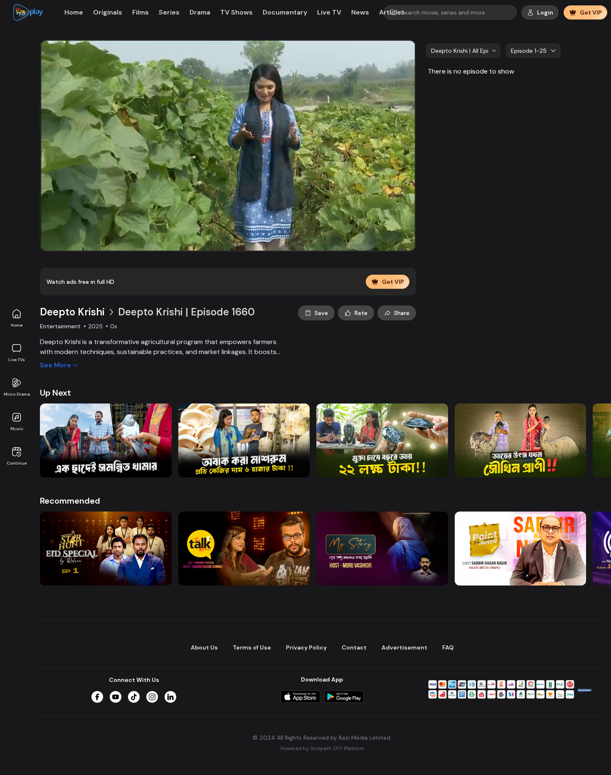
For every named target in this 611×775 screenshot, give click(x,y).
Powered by (322, 748)
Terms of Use (252, 647)
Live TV (329, 12)
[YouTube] (115, 697)
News (360, 12)
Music (16, 428)
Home (16, 325)
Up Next (55, 392)
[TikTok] (134, 697)
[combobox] (463, 50)
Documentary (285, 12)
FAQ (447, 647)
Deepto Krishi (72, 311)
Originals (107, 12)
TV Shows (236, 12)
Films (140, 12)
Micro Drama (17, 394)
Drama (200, 12)
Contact (354, 647)
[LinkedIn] (170, 697)
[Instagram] (152, 697)
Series (169, 12)
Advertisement (404, 647)
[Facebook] (97, 697)
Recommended (70, 500)
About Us (204, 647)
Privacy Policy (306, 647)
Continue (17, 463)
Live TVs (16, 359)
